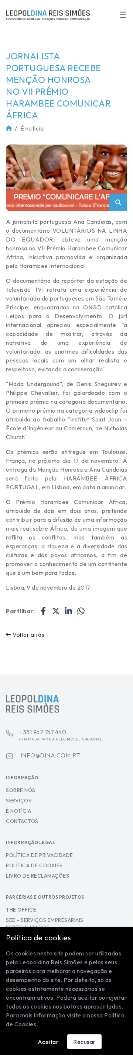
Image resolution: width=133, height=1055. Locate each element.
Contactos (22, 821)
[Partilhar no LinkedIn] (68, 611)
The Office (21, 909)
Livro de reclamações (37, 875)
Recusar (84, 1041)
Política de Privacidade (39, 855)
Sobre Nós (20, 790)
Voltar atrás (28, 634)
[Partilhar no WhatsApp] (81, 611)
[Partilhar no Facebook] (43, 611)
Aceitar (48, 1041)
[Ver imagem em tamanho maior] (66, 178)
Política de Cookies (34, 865)
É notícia (32, 128)
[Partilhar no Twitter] (56, 611)
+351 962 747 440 (60, 735)
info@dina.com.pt (49, 755)
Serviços (18, 800)
